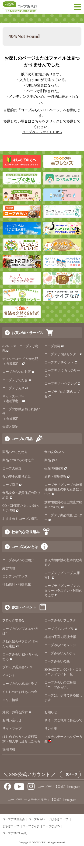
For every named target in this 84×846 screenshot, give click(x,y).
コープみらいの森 (57, 661)
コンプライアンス (15, 576)
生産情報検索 (53, 468)
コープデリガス (13, 388)
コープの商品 (22, 439)
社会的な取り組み (26, 532)
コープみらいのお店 (16, 371)
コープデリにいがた (15, 833)
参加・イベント (24, 607)
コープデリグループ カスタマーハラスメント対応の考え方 (63, 590)
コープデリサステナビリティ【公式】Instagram (42, 800)
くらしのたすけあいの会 (19, 692)
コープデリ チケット (59, 362)
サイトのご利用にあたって (63, 720)
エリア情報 (10, 700)
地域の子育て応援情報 (60, 637)
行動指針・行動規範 (16, 584)
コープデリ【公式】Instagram (59, 787)
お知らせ (50, 712)
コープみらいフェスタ (60, 620)
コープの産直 (11, 468)
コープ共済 (52, 346)
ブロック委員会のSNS (17, 667)
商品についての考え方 (18, 460)
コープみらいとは (25, 547)
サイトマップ (11, 728)
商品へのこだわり (15, 452)
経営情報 (8, 568)
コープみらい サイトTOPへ (42, 132)
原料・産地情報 (55, 476)
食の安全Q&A (54, 452)
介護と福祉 (10, 427)
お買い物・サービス (27, 333)
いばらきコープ (58, 819)
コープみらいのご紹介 (18, 560)
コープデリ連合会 (13, 819)
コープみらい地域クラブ (19, 683)
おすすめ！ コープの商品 (20, 518)
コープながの (51, 826)
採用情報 (8, 749)
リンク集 (50, 728)
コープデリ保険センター (61, 354)
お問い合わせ (11, 720)
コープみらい (36, 819)
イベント (8, 675)
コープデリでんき (15, 380)
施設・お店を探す (15, 712)
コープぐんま (31, 826)
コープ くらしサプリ (59, 629)
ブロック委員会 (13, 620)
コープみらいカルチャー (61, 653)
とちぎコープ (10, 826)
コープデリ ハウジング (60, 383)
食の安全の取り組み (16, 476)
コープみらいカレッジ (60, 645)
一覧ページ (70, 774)
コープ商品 (10, 485)
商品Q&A (51, 460)
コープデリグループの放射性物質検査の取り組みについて (63, 489)
